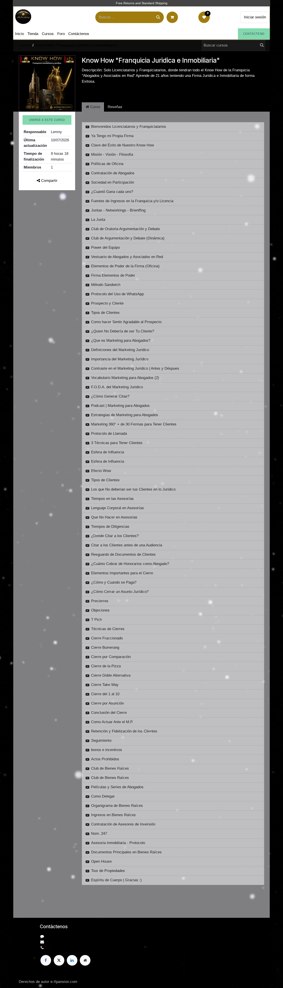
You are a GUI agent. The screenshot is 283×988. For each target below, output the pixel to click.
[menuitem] (19, 34)
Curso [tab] (94, 107)
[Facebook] (45, 960)
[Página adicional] (85, 960)
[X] (59, 960)
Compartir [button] (48, 181)
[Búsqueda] (158, 17)
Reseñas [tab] (115, 107)
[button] (47, 120)
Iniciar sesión (255, 17)
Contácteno (253, 33)
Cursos (25, 45)
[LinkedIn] (72, 960)
